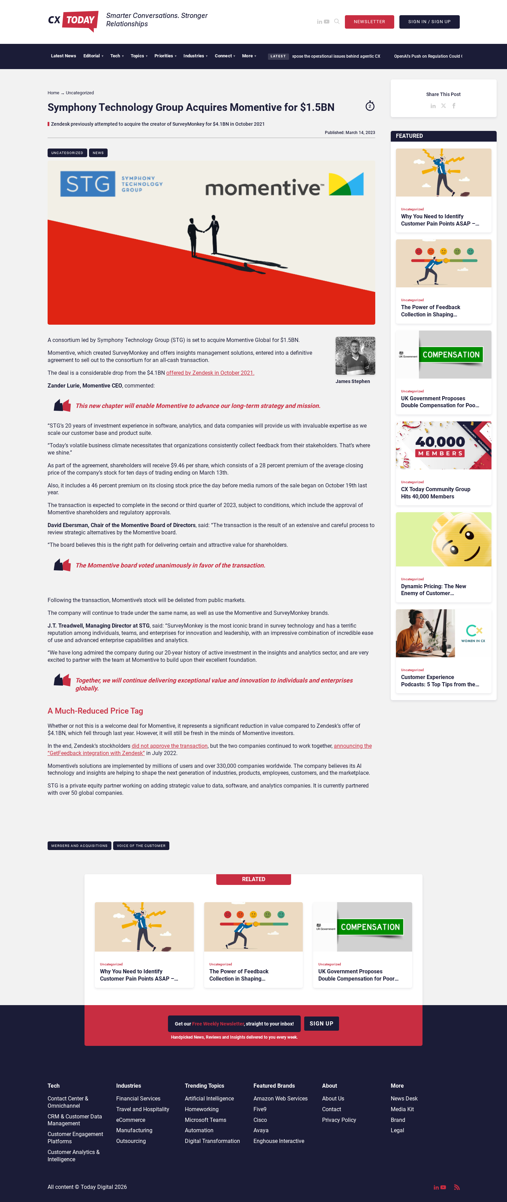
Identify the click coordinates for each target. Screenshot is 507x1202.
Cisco (260, 1120)
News (98, 153)
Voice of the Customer (141, 846)
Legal (397, 1130)
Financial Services (138, 1098)
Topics (139, 55)
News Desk (404, 1098)
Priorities (166, 55)
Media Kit (402, 1109)
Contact (331, 1109)
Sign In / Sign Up (429, 21)
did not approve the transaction (170, 746)
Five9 (260, 1109)
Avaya (261, 1130)
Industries (195, 55)
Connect (225, 55)
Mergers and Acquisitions (79, 846)
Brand (398, 1120)
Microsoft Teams (205, 1120)
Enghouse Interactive (279, 1141)
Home (53, 92)
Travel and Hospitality (142, 1109)
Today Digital (97, 1187)
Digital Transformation (212, 1141)
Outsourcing (131, 1141)
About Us (333, 1098)
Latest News (64, 55)
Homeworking (202, 1109)
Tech (117, 55)
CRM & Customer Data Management (75, 1120)
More (249, 55)
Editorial (93, 55)
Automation (199, 1130)
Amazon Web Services (281, 1098)
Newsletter (369, 21)
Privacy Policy (339, 1120)
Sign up (322, 1023)
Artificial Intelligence (209, 1098)
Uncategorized (67, 153)
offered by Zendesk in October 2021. (210, 373)
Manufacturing (134, 1130)
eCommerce (130, 1120)
